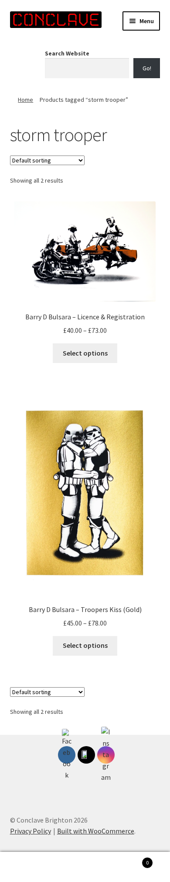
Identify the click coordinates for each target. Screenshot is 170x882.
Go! (147, 68)
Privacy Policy (30, 831)
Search (85, 867)
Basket (131, 859)
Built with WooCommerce (95, 831)
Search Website (67, 53)
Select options (85, 353)
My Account (28, 867)
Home (25, 100)
